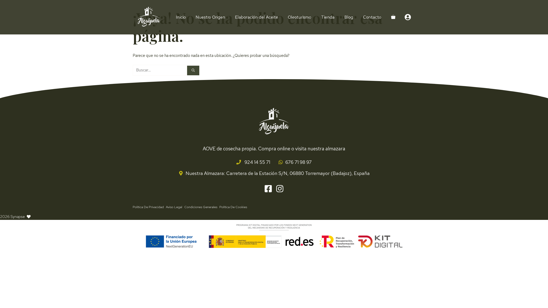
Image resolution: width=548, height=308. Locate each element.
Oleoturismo (299, 17)
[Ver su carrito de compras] (393, 17)
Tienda (328, 17)
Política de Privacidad (148, 207)
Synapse (17, 216)
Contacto (372, 17)
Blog (348, 17)
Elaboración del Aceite (256, 17)
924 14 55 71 (256, 162)
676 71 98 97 (298, 162)
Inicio (181, 17)
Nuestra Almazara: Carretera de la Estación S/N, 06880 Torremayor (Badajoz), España (278, 173)
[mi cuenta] (407, 17)
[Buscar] (193, 70)
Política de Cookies (233, 207)
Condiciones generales (200, 207)
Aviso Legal (174, 207)
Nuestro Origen (210, 17)
